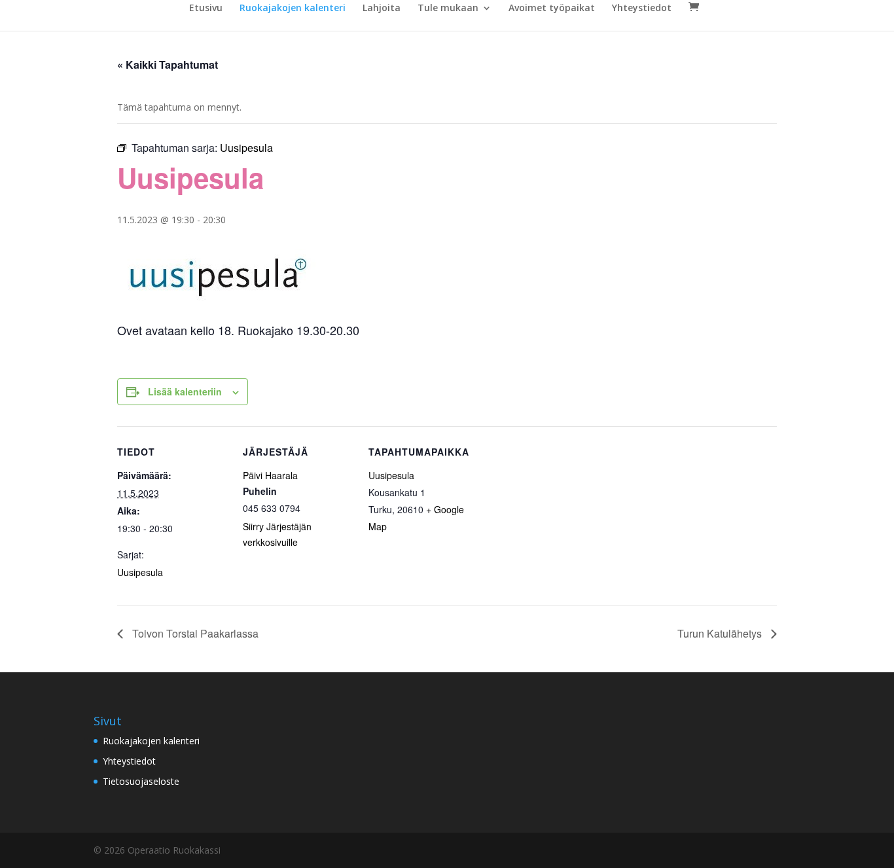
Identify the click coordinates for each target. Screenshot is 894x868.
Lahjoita (382, 8)
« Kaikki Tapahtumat (167, 64)
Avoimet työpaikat (552, 8)
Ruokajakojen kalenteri (293, 8)
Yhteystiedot (641, 8)
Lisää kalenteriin (185, 391)
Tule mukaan (448, 8)
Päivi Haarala (270, 475)
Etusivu (206, 8)
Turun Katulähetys (720, 633)
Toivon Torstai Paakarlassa (194, 633)
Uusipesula (140, 572)
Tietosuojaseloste (141, 781)
